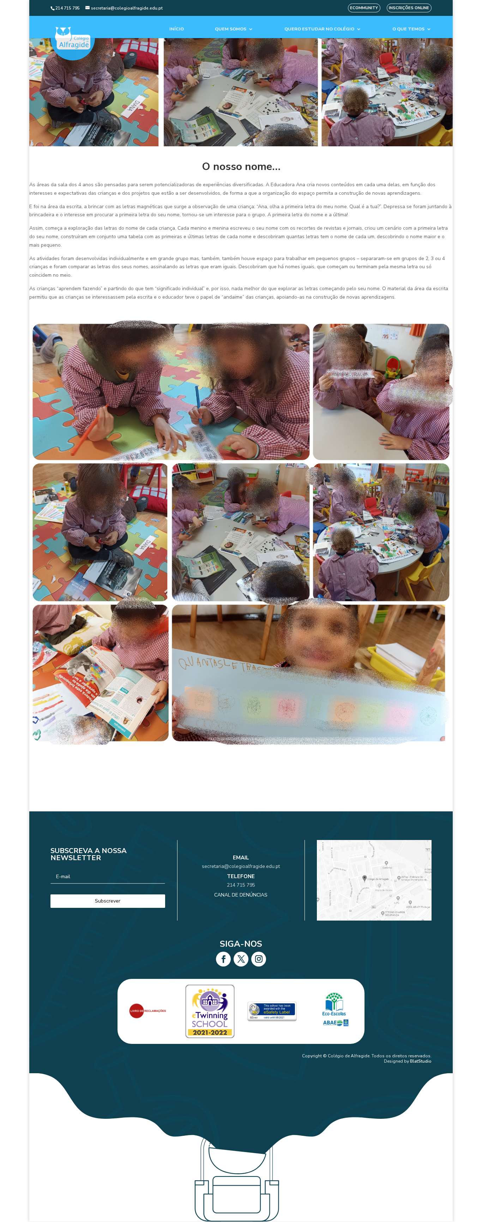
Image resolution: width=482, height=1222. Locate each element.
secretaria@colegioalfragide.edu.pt (241, 866)
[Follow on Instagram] (258, 959)
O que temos (408, 29)
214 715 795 (241, 885)
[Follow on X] (241, 959)
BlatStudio (421, 1061)
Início (176, 29)
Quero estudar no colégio (319, 29)
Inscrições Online (409, 8)
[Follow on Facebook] (223, 959)
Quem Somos (230, 29)
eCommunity (364, 8)
